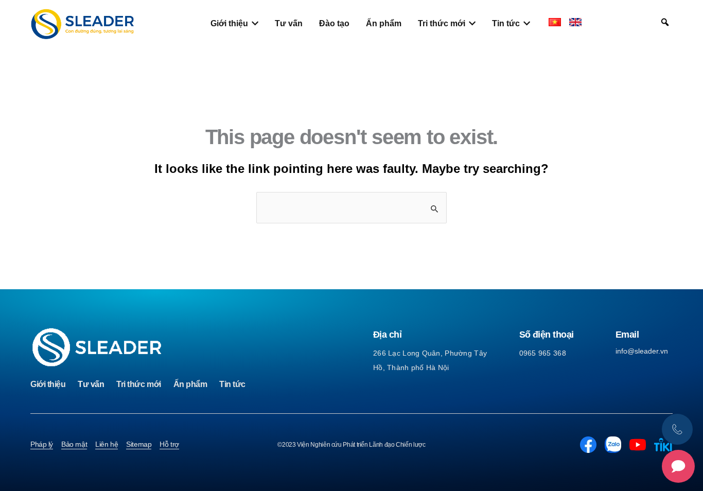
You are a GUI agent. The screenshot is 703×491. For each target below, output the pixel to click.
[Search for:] (351, 207)
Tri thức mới (138, 384)
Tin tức (232, 384)
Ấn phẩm (190, 384)
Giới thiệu (47, 384)
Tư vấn (91, 384)
